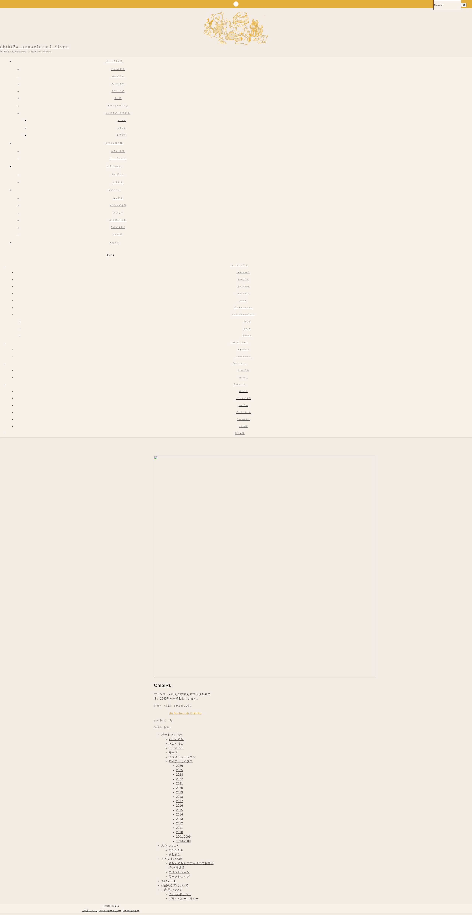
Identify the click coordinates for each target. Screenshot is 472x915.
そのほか (122, 135)
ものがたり (118, 175)
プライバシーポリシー (184, 898)
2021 (179, 783)
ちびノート (114, 190)
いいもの (118, 213)
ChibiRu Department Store (34, 47)
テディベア (118, 91)
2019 (179, 792)
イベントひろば (114, 143)
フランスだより (118, 205)
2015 (179, 810)
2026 (122, 120)
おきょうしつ (118, 151)
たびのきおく (118, 227)
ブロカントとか (118, 220)
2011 (179, 827)
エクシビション (179, 872)
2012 (179, 823)
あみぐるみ (118, 76)
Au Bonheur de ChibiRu (185, 713)
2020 (179, 787)
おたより (114, 243)
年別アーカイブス (181, 761)
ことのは (118, 235)
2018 (179, 796)
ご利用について (171, 889)
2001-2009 (183, 836)
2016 (179, 805)
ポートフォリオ (114, 61)
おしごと (118, 198)
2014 (179, 814)
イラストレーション (118, 106)
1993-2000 (183, 841)
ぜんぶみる (118, 69)
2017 (179, 801)
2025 (122, 128)
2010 (179, 832)
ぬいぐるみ (118, 84)
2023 (179, 774)
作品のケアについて (174, 885)
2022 (179, 779)
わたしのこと (114, 166)
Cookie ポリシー (180, 894)
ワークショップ (118, 158)
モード (118, 98)
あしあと (118, 182)
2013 (179, 818)
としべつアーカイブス (118, 113)
